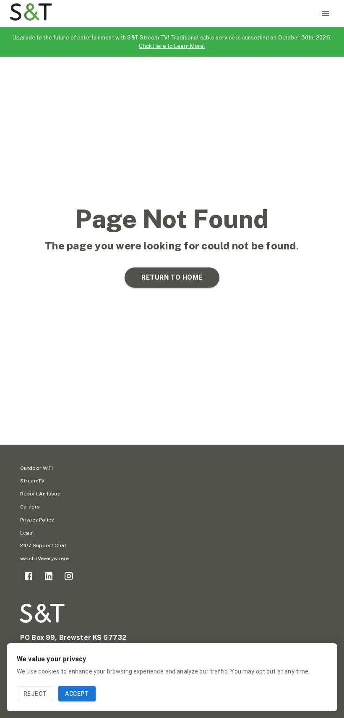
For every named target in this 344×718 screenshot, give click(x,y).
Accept (77, 693)
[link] (28, 576)
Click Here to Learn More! (172, 46)
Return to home (171, 277)
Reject (35, 693)
